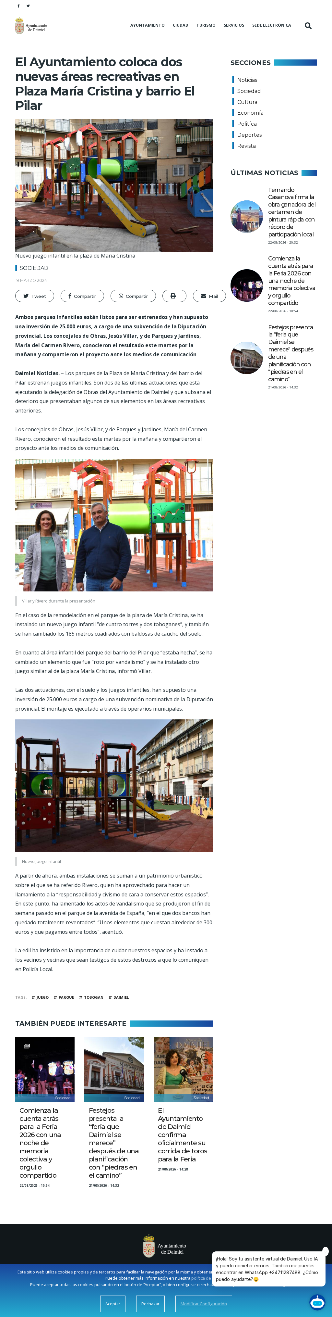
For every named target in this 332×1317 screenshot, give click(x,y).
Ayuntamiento (147, 25)
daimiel (121, 997)
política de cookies (209, 1278)
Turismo (206, 25)
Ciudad (180, 25)
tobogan (93, 997)
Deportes (249, 135)
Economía (250, 113)
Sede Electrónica (271, 25)
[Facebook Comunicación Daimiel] (18, 6)
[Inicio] (32, 25)
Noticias (247, 80)
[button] (34, 296)
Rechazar (150, 1304)
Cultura (247, 102)
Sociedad (34, 268)
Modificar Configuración (204, 1304)
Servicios (234, 25)
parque (66, 997)
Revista (246, 146)
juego (43, 997)
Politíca (247, 124)
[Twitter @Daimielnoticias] (28, 6)
